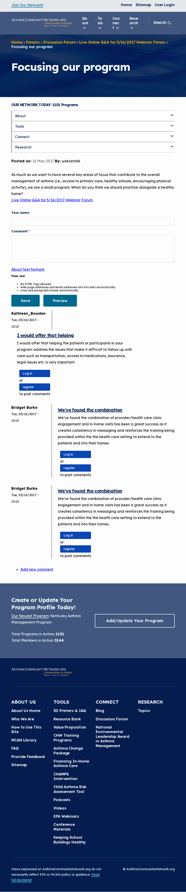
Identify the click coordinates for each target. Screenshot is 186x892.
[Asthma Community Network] (41, 22)
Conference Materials (64, 826)
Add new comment (36, 569)
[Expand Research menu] (172, 144)
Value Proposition (70, 727)
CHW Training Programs (66, 737)
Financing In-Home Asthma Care (71, 763)
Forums (33, 42)
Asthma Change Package (68, 750)
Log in (27, 373)
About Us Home (25, 710)
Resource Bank (67, 719)
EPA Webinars (66, 816)
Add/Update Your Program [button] (134, 620)
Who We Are (22, 719)
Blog (100, 710)
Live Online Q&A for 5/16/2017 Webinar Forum (122, 42)
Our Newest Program (30, 616)
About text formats (27, 269)
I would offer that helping (45, 335)
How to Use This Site (26, 729)
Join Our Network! (27, 5)
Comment (19, 231)
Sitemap (143, 4)
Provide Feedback (28, 756)
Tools (100, 20)
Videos (60, 808)
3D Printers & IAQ (70, 710)
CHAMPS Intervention (65, 776)
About (85, 20)
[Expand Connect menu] (172, 134)
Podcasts (62, 799)
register (28, 387)
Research (134, 20)
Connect (116, 23)
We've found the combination (90, 410)
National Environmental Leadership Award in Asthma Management (112, 736)
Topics (144, 710)
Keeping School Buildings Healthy (70, 839)
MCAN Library (24, 740)
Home (126, 4)
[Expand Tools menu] (172, 124)
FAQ (15, 748)
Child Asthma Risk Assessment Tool (70, 789)
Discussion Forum (59, 42)
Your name (20, 213)
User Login (165, 4)
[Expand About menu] (172, 113)
